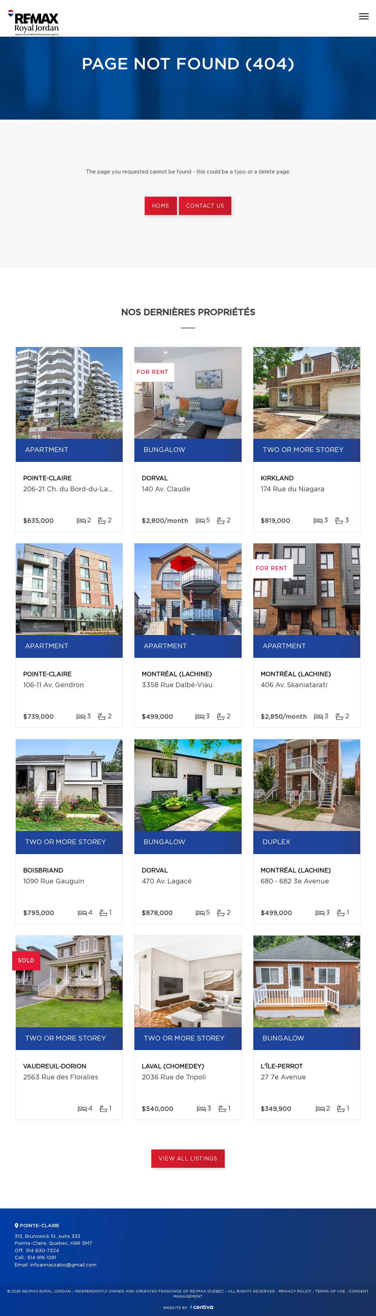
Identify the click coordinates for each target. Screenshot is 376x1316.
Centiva (201, 1307)
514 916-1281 (41, 1257)
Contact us (205, 206)
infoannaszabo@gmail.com (63, 1265)
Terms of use (330, 1291)
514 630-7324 (42, 1250)
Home (161, 206)
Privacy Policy (295, 1291)
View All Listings (188, 1159)
